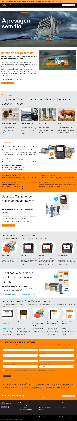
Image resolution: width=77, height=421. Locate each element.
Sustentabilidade (62, 402)
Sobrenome (41, 347)
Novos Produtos (16, 12)
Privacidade (41, 417)
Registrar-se (65, 5)
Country (4, 358)
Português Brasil (70, 418)
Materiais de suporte (24, 405)
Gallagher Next (62, 407)
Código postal (41, 358)
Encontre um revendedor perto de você (63, 9)
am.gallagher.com (6, 328)
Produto (31, 5)
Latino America (62, 418)
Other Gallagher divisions (6, 417)
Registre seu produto (24, 411)
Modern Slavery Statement (69, 417)
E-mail (4, 353)
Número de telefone (42, 353)
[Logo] (6, 5)
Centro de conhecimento (41, 5)
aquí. (10, 306)
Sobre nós (41, 402)
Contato (50, 5)
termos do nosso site (57, 1)
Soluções (25, 5)
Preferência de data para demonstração (45, 364)
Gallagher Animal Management (7, 12)
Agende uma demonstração (7, 83)
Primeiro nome (5, 347)
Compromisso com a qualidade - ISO (56, 417)
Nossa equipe (17, 5)
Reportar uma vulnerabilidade (26, 409)
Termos (46, 417)
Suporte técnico (23, 407)
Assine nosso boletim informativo (68, 396)
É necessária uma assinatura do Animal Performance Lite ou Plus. (19, 294)
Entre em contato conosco (44, 407)
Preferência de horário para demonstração (10, 364)
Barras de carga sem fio (25, 12)
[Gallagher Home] (6, 403)
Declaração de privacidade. (45, 388)
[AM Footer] (2, 407)
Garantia (22, 402)
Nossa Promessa (62, 405)
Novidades (41, 409)
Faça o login (72, 5)
